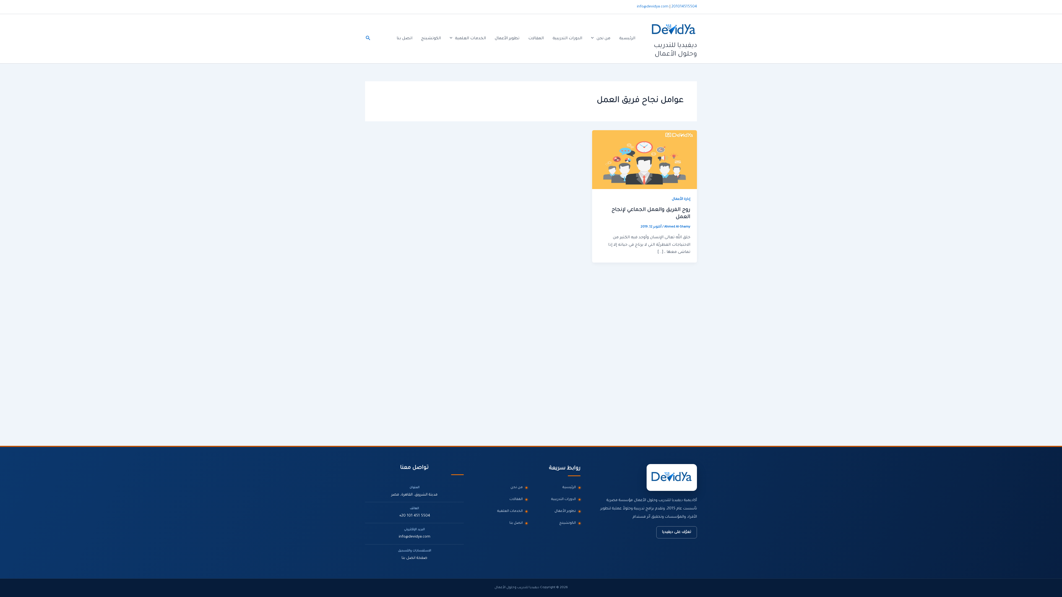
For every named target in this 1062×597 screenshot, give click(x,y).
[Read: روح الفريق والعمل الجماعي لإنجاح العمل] (644, 160)
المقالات (536, 38)
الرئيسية (627, 38)
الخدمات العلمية (470, 38)
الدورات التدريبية (567, 38)
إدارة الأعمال (681, 199)
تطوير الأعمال (507, 38)
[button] (594, 39)
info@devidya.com (652, 7)
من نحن (603, 38)
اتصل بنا (404, 38)
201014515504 (684, 7)
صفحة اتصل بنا (414, 558)
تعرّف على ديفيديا (676, 532)
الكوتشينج (431, 38)
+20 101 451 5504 (414, 516)
